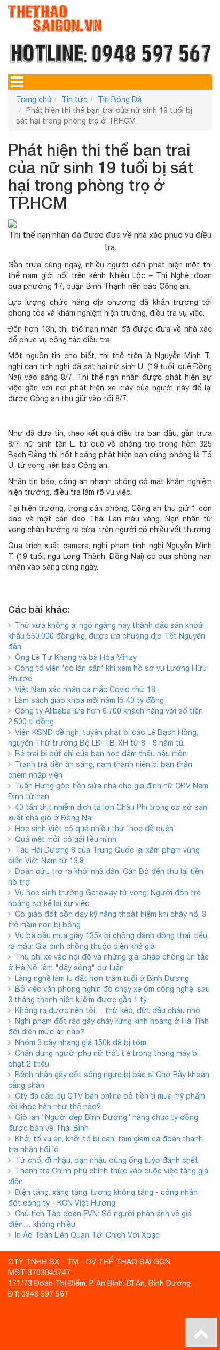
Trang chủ (33, 99)
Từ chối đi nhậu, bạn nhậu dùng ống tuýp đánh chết (104, 1160)
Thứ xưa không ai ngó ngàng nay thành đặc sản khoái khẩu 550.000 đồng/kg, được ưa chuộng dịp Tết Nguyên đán (106, 636)
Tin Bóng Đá (120, 99)
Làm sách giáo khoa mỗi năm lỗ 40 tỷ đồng (87, 700)
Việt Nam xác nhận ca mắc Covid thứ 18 (83, 689)
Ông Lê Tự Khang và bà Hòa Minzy (74, 657)
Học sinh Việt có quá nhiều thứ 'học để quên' (93, 828)
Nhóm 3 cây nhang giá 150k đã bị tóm (78, 1042)
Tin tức (74, 99)
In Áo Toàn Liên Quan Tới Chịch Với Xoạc (85, 1235)
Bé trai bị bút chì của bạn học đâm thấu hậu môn (99, 753)
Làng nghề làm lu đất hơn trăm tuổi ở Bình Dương (100, 978)
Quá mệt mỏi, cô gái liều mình (63, 839)
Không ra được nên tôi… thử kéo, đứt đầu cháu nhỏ (105, 1010)
